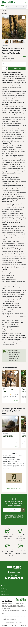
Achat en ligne (4, 589)
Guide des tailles (5, 61)
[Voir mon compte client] (24, 2)
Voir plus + (5, 521)
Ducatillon (3, 586)
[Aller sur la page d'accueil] (9, 2)
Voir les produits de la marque (14, 488)
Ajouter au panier (17, 68)
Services (3, 592)
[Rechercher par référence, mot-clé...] (6, 7)
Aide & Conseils (5, 595)
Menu (3, 8)
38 (3, 64)
